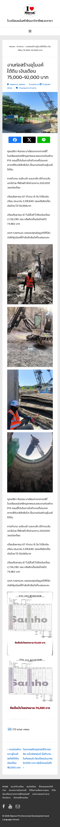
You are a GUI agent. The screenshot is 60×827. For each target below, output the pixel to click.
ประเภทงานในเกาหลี (17, 790)
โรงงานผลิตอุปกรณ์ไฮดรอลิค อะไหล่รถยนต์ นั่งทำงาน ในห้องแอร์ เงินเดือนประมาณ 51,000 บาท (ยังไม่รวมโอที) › (37, 758)
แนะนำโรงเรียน (17, 786)
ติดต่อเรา (6, 797)
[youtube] (10, 807)
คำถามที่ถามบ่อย (21, 797)
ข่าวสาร (32, 87)
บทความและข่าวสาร (40, 793)
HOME (5, 786)
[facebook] (4, 807)
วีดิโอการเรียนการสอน (39, 790)
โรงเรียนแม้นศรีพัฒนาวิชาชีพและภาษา (30, 21)
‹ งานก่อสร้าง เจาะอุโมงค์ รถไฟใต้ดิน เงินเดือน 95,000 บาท (14, 758)
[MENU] (30, 31)
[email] (18, 807)
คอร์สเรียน (31, 786)
